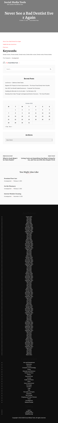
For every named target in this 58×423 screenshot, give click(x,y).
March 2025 (29, 239)
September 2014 (29, 330)
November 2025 (29, 229)
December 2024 (29, 243)
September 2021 (29, 296)
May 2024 (29, 253)
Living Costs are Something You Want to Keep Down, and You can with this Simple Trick (38, 159)
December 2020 (29, 308)
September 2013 (29, 346)
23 (22, 119)
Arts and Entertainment (29, 362)
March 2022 (29, 288)
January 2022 (29, 291)
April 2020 (29, 319)
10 (29, 113)
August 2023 (29, 265)
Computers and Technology (29, 367)
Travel (29, 398)
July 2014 (29, 333)
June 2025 (29, 235)
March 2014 (29, 338)
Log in (29, 410)
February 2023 (29, 273)
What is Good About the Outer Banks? (10, 159)
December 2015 (29, 322)
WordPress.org (29, 414)
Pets (29, 390)
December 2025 (29, 227)
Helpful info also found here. (10, 44)
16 (22, 116)
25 (35, 119)
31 (29, 122)
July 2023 (29, 266)
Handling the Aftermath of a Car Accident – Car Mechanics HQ (20, 91)
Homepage (29, 385)
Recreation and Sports (29, 391)
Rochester (29, 393)
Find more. (5, 47)
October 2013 (29, 345)
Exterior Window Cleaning (12, 194)
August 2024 (29, 249)
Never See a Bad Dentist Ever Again (12, 41)
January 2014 (29, 341)
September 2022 (29, 280)
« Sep (6, 126)
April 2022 (29, 287)
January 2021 (29, 307)
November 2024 (29, 245)
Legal (29, 388)
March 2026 (29, 223)
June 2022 (29, 284)
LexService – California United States (14, 82)
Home (29, 381)
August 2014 (29, 331)
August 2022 (29, 281)
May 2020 (29, 318)
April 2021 (29, 303)
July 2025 (29, 234)
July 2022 (29, 283)
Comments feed (29, 412)
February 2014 (29, 339)
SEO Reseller (29, 395)
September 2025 (29, 231)
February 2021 (29, 306)
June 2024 (29, 252)
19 (42, 116)
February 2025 (29, 241)
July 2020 (29, 315)
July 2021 (29, 299)
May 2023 (29, 269)
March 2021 (29, 304)
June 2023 (29, 268)
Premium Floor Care (10, 178)
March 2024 (29, 256)
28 (8, 122)
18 (35, 116)
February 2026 (29, 225)
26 (42, 119)
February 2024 (29, 257)
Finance (29, 374)
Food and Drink (29, 376)
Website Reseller (29, 402)
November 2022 (29, 277)
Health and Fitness (29, 379)
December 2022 (29, 276)
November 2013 (29, 344)
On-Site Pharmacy (10, 186)
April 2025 (29, 238)
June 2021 (29, 300)
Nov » (10, 126)
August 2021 (29, 298)
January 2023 (29, 275)
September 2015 (29, 326)
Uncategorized (15, 58)
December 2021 (29, 292)
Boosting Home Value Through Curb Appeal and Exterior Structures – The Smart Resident (27, 94)
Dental (29, 369)
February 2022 (29, 289)
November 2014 (29, 327)
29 (15, 122)
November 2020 (29, 310)
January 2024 (29, 258)
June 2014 (29, 334)
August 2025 (29, 233)
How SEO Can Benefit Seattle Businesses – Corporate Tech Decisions (22, 88)
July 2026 (29, 218)
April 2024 (29, 254)
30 (22, 122)
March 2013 (29, 354)
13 (49, 113)
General (29, 378)
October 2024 (29, 246)
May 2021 (29, 302)
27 (49, 119)
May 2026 (29, 220)
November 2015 (29, 323)
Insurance (29, 386)
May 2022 (29, 285)
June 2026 (29, 219)
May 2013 (29, 352)
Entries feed (29, 411)
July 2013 (29, 349)
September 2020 (29, 312)
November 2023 (29, 261)
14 (8, 116)
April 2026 (29, 222)
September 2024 (29, 248)
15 (15, 116)
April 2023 (29, 271)
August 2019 (29, 321)
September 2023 (29, 264)
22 (15, 119)
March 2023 (29, 272)
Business (29, 366)
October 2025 (29, 230)
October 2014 (29, 329)
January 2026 (29, 226)
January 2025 (29, 242)
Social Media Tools (34, 20)
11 (35, 113)
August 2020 (29, 314)
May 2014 (29, 335)
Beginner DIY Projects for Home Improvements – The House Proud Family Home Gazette (27, 85)
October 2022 (29, 279)
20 (49, 116)
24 (29, 119)
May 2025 (29, 237)
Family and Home (29, 372)
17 (29, 116)
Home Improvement (29, 383)
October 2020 (29, 311)
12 (42, 113)
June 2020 (29, 316)
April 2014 (29, 337)
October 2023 (29, 262)
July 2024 (29, 250)
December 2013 (29, 342)
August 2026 (29, 216)
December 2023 (29, 260)
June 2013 (29, 350)
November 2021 (29, 293)
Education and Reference (29, 371)
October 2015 (29, 325)
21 (8, 119)
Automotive (29, 364)
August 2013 (29, 348)
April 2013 (29, 353)
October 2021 (29, 295)
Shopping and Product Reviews (29, 397)
